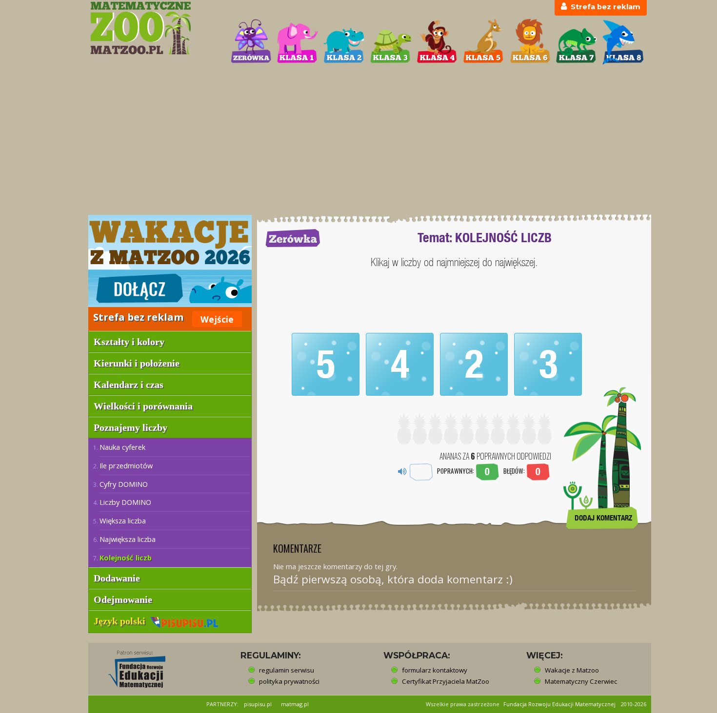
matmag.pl (295, 704)
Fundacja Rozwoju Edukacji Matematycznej (559, 704)
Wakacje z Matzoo (572, 670)
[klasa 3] (390, 42)
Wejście (217, 319)
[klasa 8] (622, 42)
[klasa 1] (297, 42)
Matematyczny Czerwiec (581, 681)
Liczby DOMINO (125, 502)
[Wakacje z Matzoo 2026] (170, 261)
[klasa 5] (483, 42)
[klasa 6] (530, 42)
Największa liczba (128, 539)
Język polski (122, 621)
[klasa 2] (343, 42)
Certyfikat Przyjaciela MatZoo (445, 681)
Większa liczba (123, 520)
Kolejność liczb (126, 557)
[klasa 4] (437, 42)
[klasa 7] (576, 42)
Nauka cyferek (122, 447)
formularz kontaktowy (434, 670)
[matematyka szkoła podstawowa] (154, 28)
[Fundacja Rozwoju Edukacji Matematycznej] (129, 666)
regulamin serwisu (286, 670)
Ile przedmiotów (126, 465)
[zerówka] (251, 42)
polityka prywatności (289, 681)
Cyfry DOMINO (124, 484)
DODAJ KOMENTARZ (603, 517)
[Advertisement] (358, 141)
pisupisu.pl (258, 704)
